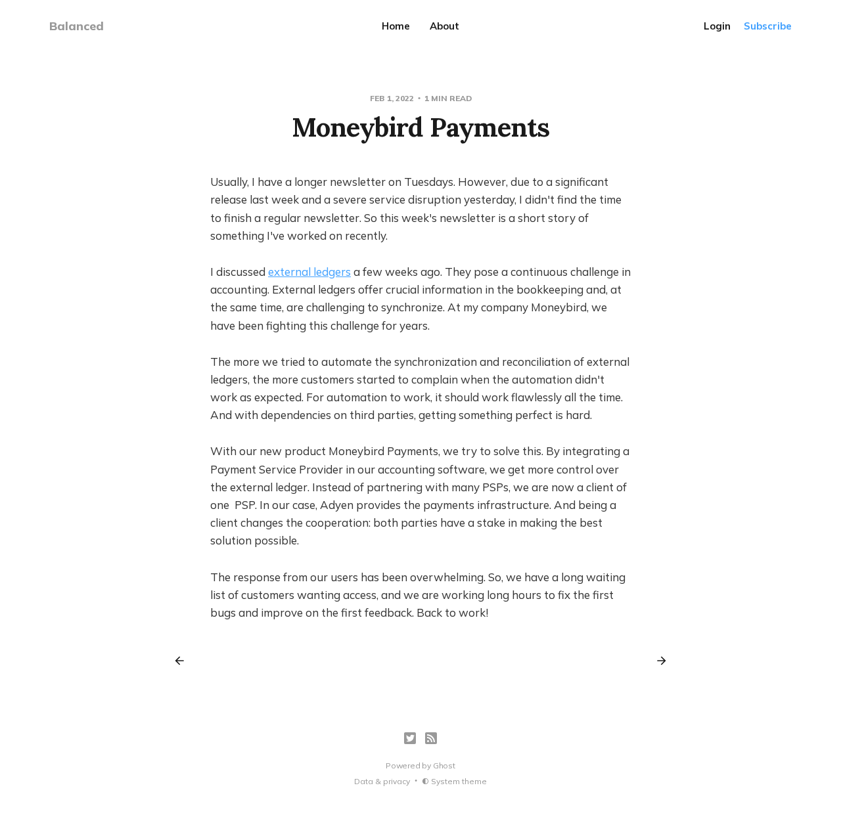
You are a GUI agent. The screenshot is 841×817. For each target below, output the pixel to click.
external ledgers (309, 271)
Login (717, 26)
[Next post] (657, 661)
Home (396, 26)
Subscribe (768, 26)
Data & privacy (382, 781)
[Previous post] (184, 661)
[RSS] (431, 738)
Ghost (444, 765)
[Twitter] (410, 738)
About (444, 26)
